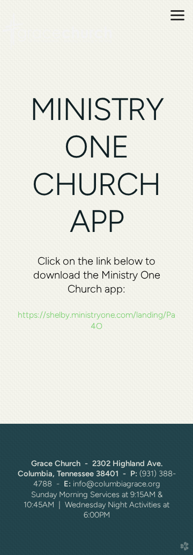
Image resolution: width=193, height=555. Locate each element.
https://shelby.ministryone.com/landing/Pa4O (96, 320)
